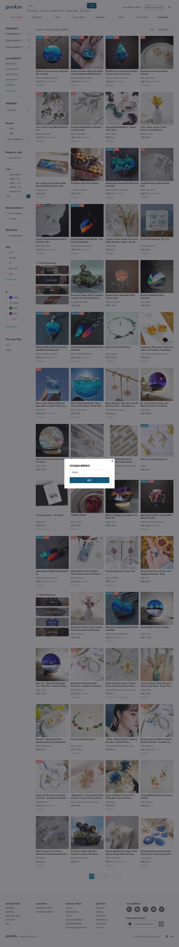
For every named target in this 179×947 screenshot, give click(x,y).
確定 (89, 480)
